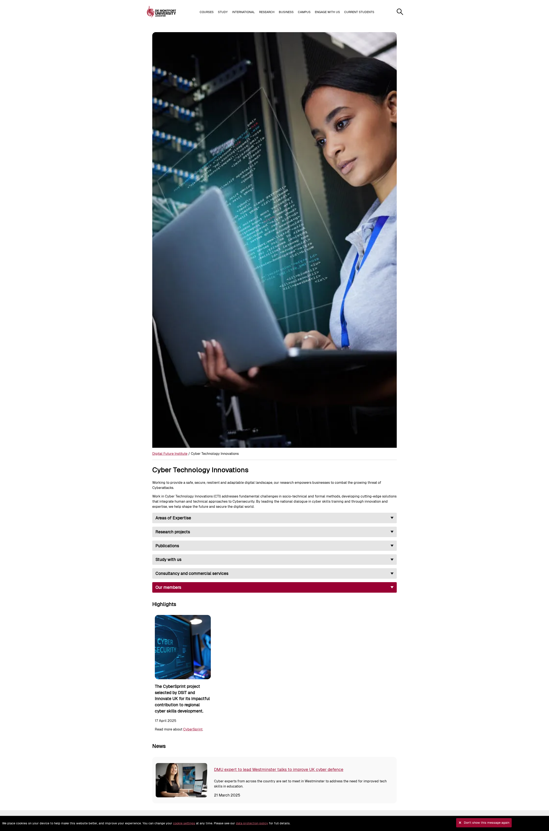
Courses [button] (207, 12)
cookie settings (184, 823)
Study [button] (223, 12)
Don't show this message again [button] (486, 822)
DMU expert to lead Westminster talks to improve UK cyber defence (278, 769)
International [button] (243, 12)
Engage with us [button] (327, 12)
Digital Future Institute (169, 454)
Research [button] (266, 12)
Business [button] (286, 12)
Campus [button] (304, 12)
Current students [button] (359, 12)
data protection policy (252, 823)
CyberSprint (192, 729)
